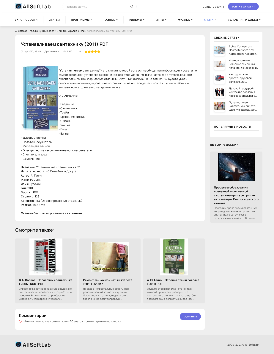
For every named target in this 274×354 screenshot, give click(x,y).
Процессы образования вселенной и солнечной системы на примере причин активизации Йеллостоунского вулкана (236, 195)
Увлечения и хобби (243, 19)
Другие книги (76, 30)
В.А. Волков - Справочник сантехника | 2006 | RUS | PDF (46, 282)
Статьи (54, 19)
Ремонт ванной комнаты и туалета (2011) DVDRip (107, 282)
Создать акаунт (213, 7)
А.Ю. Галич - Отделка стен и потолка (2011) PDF (173, 282)
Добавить (190, 316)
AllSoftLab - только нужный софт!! (35, 30)
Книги (62, 30)
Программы (80, 19)
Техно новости (25, 19)
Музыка (184, 19)
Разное (109, 19)
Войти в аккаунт (243, 6)
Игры (160, 19)
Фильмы (135, 19)
